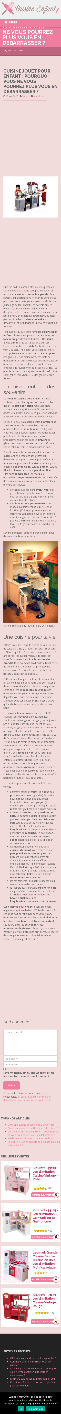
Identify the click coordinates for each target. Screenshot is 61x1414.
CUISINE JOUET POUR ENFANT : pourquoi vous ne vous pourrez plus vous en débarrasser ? (34, 1133)
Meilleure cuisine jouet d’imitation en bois (30, 1138)
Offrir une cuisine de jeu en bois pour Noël (31, 1124)
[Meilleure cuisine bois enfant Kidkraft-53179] (30, 1180)
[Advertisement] (30, 137)
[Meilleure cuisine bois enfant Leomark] (30, 1264)
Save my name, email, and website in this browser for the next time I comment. (28, 1074)
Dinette (25, 96)
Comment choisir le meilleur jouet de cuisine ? (33, 1128)
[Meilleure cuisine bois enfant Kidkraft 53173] (30, 1307)
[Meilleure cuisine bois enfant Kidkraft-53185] (30, 1222)
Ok (21, 1408)
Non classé (38, 96)
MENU (13, 22)
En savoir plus (35, 1408)
